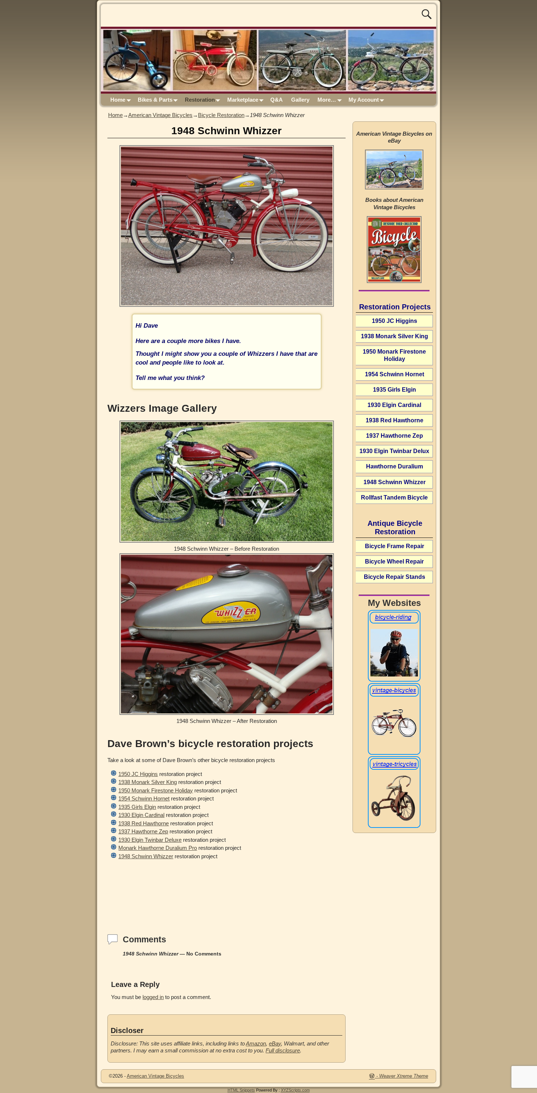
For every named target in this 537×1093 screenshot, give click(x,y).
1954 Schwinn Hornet (144, 798)
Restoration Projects (395, 307)
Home (117, 100)
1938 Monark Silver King (147, 782)
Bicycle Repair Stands (394, 577)
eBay (275, 1043)
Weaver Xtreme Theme (403, 1076)
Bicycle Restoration (221, 115)
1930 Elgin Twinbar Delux (394, 451)
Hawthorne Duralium (394, 466)
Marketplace (242, 100)
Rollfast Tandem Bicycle (394, 497)
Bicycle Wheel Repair (394, 561)
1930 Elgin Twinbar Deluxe (150, 840)
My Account (364, 100)
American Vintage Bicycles (160, 115)
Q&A (276, 100)
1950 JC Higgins (138, 774)
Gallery (300, 100)
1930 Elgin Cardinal (141, 815)
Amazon (256, 1043)
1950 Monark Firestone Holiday (155, 790)
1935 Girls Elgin (137, 807)
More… (326, 100)
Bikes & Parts (155, 100)
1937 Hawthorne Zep (143, 831)
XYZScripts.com (295, 1090)
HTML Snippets (241, 1090)
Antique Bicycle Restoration (394, 527)
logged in (153, 997)
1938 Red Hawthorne (143, 823)
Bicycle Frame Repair (394, 546)
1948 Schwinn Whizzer (145, 856)
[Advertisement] (226, 893)
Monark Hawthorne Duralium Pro (157, 848)
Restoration (200, 100)
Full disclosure (283, 1050)
